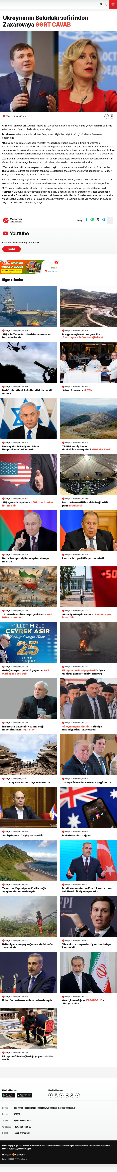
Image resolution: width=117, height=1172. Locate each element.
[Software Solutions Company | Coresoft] (18, 1154)
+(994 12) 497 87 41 (22, 1120)
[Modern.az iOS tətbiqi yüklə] (24, 1095)
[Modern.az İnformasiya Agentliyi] (13, 1083)
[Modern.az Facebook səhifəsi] (50, 1095)
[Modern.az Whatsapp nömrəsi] (72, 1095)
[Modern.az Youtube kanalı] (67, 1095)
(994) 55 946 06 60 (22, 1126)
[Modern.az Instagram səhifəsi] (56, 1095)
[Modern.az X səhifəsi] (77, 1095)
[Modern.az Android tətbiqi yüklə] (8, 1095)
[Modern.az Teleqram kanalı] (61, 1095)
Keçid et (11, 249)
